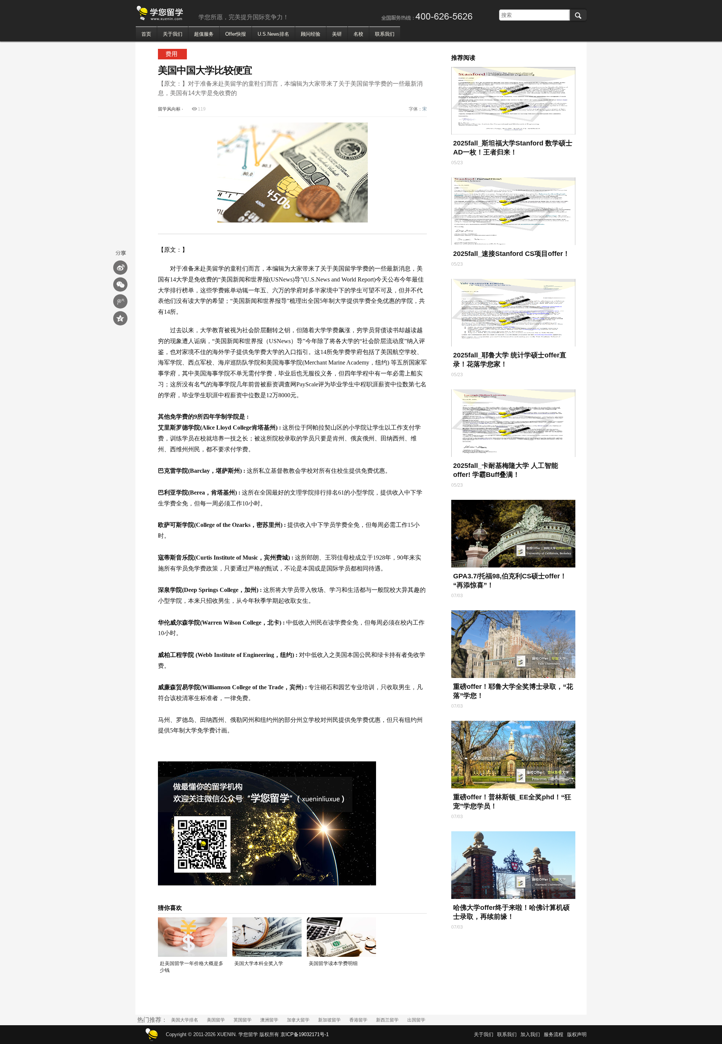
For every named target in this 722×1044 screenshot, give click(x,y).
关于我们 (172, 34)
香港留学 (358, 1020)
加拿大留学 (298, 1020)
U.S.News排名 (273, 34)
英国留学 (243, 1020)
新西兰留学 (387, 1020)
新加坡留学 (329, 1020)
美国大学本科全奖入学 (258, 963)
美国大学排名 (184, 1020)
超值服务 (204, 34)
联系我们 (384, 34)
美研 (337, 34)
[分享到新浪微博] (120, 267)
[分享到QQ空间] (120, 318)
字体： (418, 109)
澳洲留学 (269, 1020)
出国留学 (416, 1020)
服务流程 (553, 1034)
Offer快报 (235, 34)
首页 (146, 34)
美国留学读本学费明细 (333, 963)
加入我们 (530, 1034)
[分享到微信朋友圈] (120, 284)
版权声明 (577, 1034)
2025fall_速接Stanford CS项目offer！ (511, 253)
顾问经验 (310, 34)
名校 (358, 34)
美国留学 (216, 1020)
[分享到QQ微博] (120, 301)
